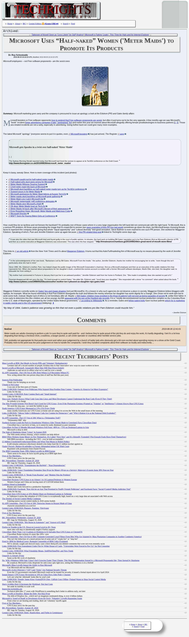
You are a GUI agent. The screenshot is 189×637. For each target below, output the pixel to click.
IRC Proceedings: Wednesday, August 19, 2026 (21, 518)
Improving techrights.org (12, 589)
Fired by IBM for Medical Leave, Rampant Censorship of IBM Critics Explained (35, 541)
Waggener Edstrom (75, 251)
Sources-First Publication (12, 380)
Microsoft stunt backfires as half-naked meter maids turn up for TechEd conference (48, 189)
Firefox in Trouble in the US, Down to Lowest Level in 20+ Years (29, 527)
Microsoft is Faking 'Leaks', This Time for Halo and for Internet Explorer (117, 35)
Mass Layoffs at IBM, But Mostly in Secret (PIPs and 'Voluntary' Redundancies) (34, 363)
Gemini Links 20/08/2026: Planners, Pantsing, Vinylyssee (25, 508)
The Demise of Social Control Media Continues (21, 499)
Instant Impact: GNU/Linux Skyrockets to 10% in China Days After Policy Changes (36, 575)
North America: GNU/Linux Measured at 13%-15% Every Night (28, 408)
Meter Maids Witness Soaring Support (28, 184)
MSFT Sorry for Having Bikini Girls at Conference (33, 216)
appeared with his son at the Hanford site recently (87, 298)
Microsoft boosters (79, 134)
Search (65, 24)
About (17, 24)
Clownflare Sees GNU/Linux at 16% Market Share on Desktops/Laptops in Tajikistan (37, 494)
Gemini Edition (35, 24)
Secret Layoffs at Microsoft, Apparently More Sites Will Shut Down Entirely (33, 368)
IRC (24, 24)
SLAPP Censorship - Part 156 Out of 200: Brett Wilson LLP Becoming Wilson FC (35, 373)
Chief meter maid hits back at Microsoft (28, 187)
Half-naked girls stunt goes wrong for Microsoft (32, 182)
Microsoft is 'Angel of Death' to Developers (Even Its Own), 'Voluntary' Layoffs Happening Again (42, 598)
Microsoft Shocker (19, 214)
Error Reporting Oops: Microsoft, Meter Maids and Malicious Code (40, 211)
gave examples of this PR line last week (105, 227)
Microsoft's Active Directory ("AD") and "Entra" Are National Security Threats (34, 570)
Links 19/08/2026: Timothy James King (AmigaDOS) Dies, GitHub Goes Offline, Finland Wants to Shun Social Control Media (54, 579)
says (122, 134)
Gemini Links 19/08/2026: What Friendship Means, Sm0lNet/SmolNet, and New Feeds (37, 551)
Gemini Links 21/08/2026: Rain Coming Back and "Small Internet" (29, 394)
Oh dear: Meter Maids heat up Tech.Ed (28, 206)
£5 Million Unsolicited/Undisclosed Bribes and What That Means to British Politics (36, 442)
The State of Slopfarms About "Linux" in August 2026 (24, 432)
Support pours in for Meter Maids (25, 192)
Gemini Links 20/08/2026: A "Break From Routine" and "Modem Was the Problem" (36, 475)
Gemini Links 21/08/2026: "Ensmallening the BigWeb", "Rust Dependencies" (34, 465)
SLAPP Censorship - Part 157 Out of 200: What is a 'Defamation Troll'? (31, 418)
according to (91, 301)
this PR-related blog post (90, 232)
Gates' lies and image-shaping (52, 291)
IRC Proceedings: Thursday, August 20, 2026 (20, 461)
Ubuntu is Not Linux (10, 385)
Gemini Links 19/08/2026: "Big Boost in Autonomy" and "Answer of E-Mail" (34, 522)
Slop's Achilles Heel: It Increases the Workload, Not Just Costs (27, 584)
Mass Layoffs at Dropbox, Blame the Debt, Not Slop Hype (26, 594)
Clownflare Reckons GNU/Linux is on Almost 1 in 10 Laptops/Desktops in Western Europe (39, 480)
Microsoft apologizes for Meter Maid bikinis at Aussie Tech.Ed (38, 194)
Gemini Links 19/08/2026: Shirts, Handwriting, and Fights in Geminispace (32, 613)
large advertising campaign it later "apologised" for (48, 122)
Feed (73, 24)
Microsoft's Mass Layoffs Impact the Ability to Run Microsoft (27, 565)
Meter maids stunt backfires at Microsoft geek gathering (35, 196)
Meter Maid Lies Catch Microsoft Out (27, 199)
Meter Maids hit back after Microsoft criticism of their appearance (40, 209)
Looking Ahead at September (14, 484)
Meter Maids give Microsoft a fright (26, 204)
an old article (23, 251)
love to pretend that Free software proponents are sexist (76, 120)
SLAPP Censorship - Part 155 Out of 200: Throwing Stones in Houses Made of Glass (37, 503)
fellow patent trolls (136, 301)
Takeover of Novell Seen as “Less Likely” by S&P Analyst (57, 35)
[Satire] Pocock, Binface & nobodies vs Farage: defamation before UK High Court (35, 446)
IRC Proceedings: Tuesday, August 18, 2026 (20, 608)
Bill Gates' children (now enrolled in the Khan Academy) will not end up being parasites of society (121, 296)
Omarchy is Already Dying (13, 556)
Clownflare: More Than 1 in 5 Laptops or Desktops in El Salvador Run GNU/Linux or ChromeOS (42, 532)
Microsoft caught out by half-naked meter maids (32, 179)
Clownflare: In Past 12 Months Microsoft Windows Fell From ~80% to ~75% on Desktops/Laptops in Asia (45, 427)
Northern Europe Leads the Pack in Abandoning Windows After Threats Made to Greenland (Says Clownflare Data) (49, 423)
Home (9, 24)
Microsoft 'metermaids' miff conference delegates (33, 201)
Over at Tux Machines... (12, 456)
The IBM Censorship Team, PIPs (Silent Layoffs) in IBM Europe (28, 451)
